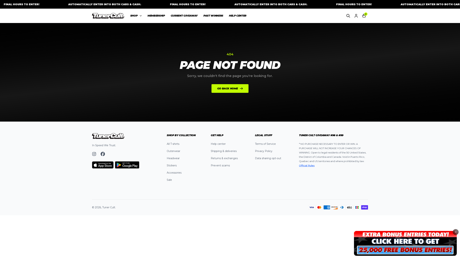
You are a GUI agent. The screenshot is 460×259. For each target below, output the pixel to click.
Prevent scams (220, 165)
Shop (134, 15)
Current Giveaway (184, 15)
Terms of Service (265, 144)
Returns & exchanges (224, 158)
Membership (156, 15)
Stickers (172, 165)
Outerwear (173, 151)
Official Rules (307, 165)
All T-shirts (173, 144)
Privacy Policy (263, 151)
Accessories (174, 172)
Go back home (227, 88)
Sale (169, 179)
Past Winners (213, 15)
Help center (218, 144)
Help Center (237, 15)
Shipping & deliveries (224, 151)
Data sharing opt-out (268, 158)
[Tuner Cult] (108, 16)
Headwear (173, 158)
